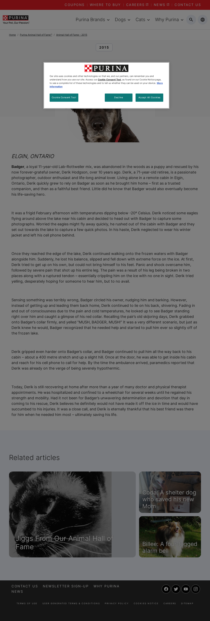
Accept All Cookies (149, 97)
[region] (106, 85)
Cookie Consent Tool (64, 97)
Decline (118, 97)
